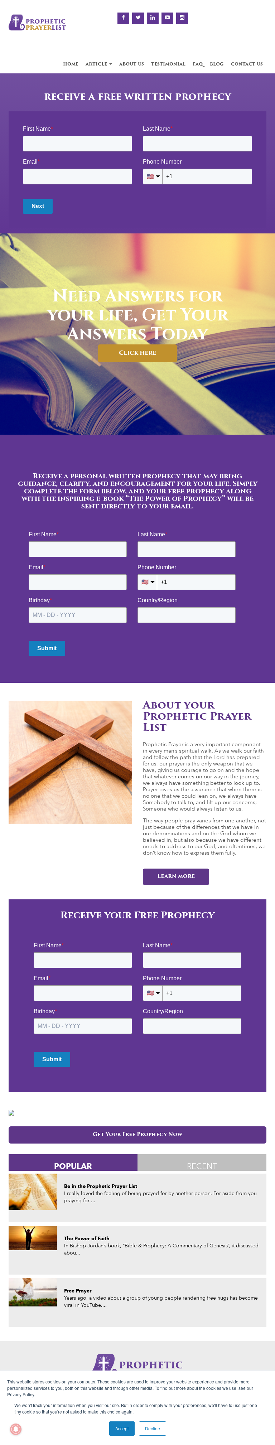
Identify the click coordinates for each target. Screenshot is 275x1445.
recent (202, 1166)
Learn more (176, 876)
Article (97, 64)
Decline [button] (152, 1428)
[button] (8, 341)
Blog (217, 64)
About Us (131, 64)
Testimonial (168, 64)
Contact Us (247, 64)
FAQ (198, 64)
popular (73, 1166)
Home (70, 64)
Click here (137, 353)
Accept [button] (122, 1428)
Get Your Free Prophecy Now (137, 1134)
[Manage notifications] (15, 1429)
